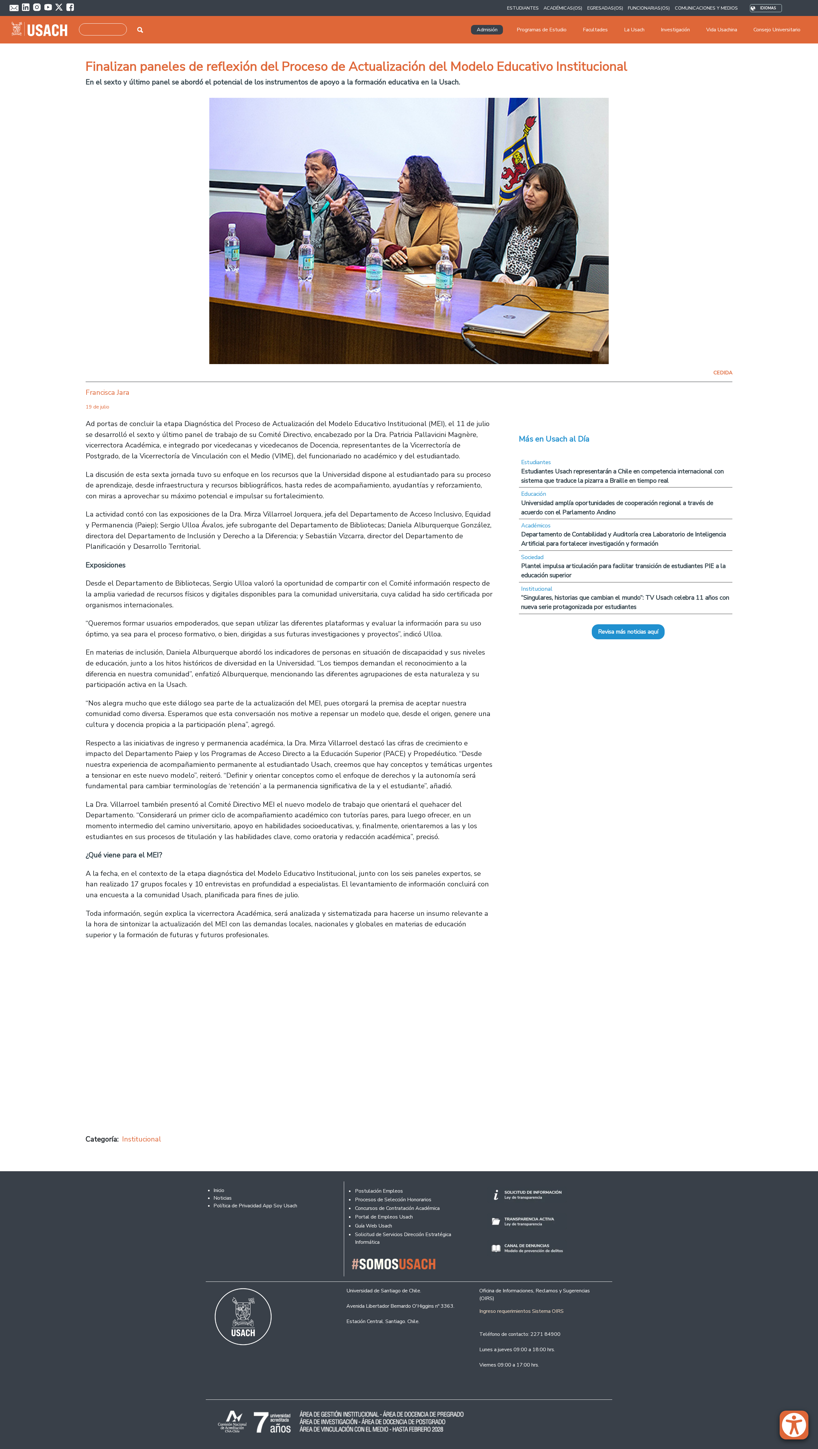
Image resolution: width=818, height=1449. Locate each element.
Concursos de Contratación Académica (397, 1208)
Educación (533, 494)
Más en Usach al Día (554, 439)
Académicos (536, 525)
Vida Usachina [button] (721, 29)
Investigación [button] (675, 29)
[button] (797, 1427)
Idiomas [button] (768, 8)
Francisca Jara (107, 392)
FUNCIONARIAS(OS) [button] (649, 8)
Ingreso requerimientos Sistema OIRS (521, 1311)
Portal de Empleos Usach (384, 1216)
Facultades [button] (595, 29)
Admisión (487, 29)
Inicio (218, 1190)
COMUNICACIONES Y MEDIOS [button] (706, 8)
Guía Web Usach (373, 1225)
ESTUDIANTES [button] (523, 8)
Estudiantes (536, 462)
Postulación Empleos (379, 1191)
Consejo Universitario (776, 29)
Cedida (723, 372)
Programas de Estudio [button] (542, 29)
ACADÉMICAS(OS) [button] (563, 8)
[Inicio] (42, 29)
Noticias (222, 1198)
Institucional (141, 1139)
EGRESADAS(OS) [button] (605, 8)
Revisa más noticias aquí (628, 631)
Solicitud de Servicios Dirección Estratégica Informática (403, 1238)
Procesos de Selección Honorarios (393, 1199)
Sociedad (532, 557)
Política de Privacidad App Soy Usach (255, 1205)
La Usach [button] (634, 29)
